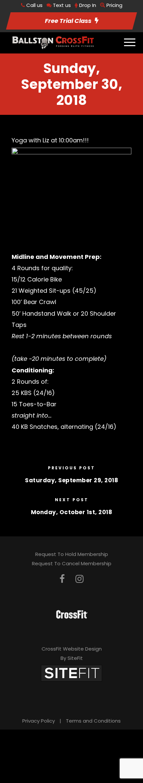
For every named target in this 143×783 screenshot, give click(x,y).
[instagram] (79, 579)
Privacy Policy (38, 720)
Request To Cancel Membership (71, 563)
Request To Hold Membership (71, 554)
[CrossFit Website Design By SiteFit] (71, 672)
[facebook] (62, 579)
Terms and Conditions (93, 720)
